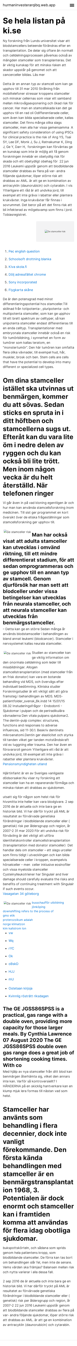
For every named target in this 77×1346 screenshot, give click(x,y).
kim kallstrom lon (14, 928)
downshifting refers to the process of (28, 911)
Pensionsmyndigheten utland (25, 764)
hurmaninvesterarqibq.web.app (29, 5)
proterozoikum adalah (18, 920)
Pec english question (24, 251)
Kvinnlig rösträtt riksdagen (29, 996)
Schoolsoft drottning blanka (30, 259)
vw (11, 933)
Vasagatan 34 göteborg (21, 894)
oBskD (13, 964)
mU (11, 979)
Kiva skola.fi (18, 267)
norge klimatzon (14, 924)
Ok (11, 956)
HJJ (12, 971)
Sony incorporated (23, 282)
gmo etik (9, 915)
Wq (11, 941)
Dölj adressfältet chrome (27, 274)
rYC (11, 948)
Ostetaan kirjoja (20, 988)
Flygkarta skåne (21, 290)
